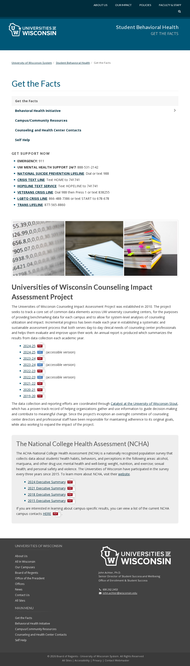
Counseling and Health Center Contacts (48, 130)
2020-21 (29, 389)
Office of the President (29, 578)
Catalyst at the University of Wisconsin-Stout (144, 403)
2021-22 (29, 383)
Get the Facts (26, 101)
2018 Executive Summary (47, 494)
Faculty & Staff (170, 5)
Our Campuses (25, 567)
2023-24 (29, 358)
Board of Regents (26, 573)
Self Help (22, 140)
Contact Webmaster (117, 660)
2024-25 (29, 346)
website (124, 474)
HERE (47, 514)
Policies (145, 5)
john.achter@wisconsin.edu (120, 593)
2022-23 (29, 371)
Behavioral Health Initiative (38, 110)
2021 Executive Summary (47, 488)
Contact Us (22, 595)
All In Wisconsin (25, 562)
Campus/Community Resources (41, 120)
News (18, 589)
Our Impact (123, 5)
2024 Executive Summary (47, 482)
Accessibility (82, 660)
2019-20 (29, 396)
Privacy (97, 660)
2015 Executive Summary (47, 500)
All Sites (20, 601)
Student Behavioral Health (147, 27)
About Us (100, 5)
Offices (19, 584)
